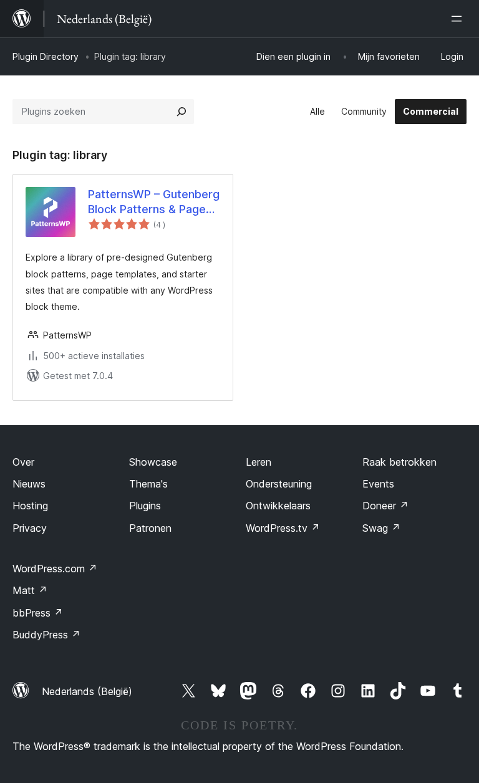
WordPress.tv (283, 528)
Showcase (153, 462)
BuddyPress (46, 634)
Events (378, 484)
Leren (258, 462)
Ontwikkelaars (278, 505)
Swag (381, 528)
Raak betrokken (399, 462)
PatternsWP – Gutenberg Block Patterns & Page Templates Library (154, 202)
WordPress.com (54, 568)
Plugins (145, 505)
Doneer (385, 505)
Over (23, 462)
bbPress (37, 613)
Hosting (30, 505)
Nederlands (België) (87, 691)
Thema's (148, 484)
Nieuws (29, 484)
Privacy (29, 528)
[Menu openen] (459, 18)
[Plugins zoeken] (181, 111)
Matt (29, 590)
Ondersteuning (279, 484)
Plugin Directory (45, 56)
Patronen (150, 528)
